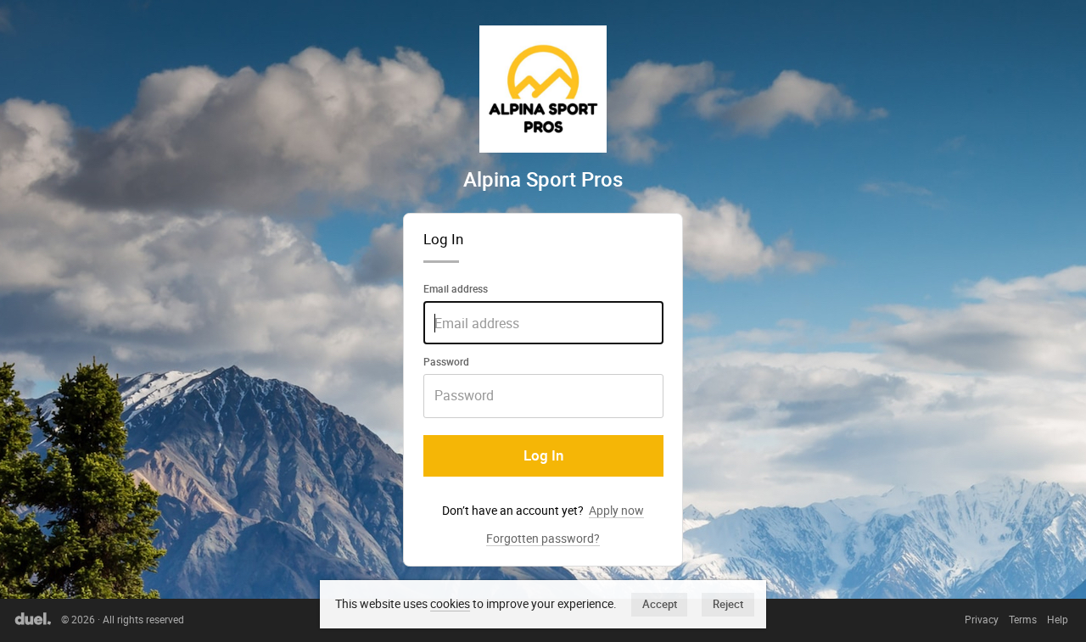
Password (446, 361)
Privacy (982, 619)
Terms (1023, 619)
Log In (543, 455)
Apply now (616, 510)
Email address (455, 288)
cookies (450, 603)
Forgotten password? (543, 538)
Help (1057, 619)
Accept (659, 603)
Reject (728, 603)
